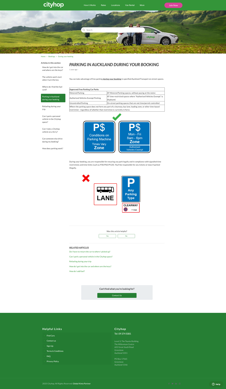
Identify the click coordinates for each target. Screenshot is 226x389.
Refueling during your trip (51, 108)
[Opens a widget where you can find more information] (216, 384)
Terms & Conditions (55, 351)
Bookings (51, 56)
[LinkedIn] (176, 383)
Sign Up (50, 346)
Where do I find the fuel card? (52, 88)
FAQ (48, 356)
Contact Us (117, 295)
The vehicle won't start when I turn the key (52, 78)
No (126, 236)
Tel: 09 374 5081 (122, 333)
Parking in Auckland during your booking (50, 98)
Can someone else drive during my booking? (52, 140)
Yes (107, 236)
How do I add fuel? (77, 271)
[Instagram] (179, 383)
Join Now (173, 5)
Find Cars (51, 335)
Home (43, 56)
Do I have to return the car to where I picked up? (89, 251)
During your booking (65, 56)
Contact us (51, 340)
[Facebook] (169, 383)
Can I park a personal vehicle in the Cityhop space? (51, 119)
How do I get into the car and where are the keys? (52, 68)
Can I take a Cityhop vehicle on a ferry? (51, 130)
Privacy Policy (53, 361)
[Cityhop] (54, 7)
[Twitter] (172, 383)
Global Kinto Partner (82, 383)
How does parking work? (52, 148)
